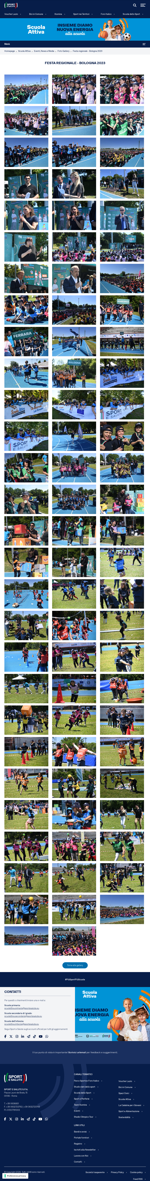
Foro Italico (106, 14)
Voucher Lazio (11, 14)
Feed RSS (138, 1179)
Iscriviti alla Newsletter (85, 1149)
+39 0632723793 (32, 1106)
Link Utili (79, 1125)
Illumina (58, 14)
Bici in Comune (36, 14)
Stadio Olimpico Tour (83, 1117)
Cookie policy (136, 1172)
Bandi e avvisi (80, 1131)
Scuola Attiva (125, 1099)
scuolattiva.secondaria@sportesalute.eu (23, 1016)
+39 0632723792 (14, 1106)
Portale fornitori (81, 1137)
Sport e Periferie (81, 1099)
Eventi (77, 1111)
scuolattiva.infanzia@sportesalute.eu (21, 1024)
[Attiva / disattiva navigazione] (144, 44)
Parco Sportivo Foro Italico (86, 1080)
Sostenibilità (124, 1117)
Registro (78, 1143)
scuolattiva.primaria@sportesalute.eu (21, 1008)
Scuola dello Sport (131, 14)
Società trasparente (95, 1172)
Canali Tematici (83, 1074)
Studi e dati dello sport (84, 1086)
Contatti (78, 1161)
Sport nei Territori (81, 14)
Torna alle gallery (75, 965)
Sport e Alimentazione (129, 1111)
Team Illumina (80, 1105)
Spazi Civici (124, 1093)
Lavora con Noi (81, 1155)
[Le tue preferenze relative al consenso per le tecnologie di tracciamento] (15, 1176)
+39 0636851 (12, 1103)
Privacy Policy (117, 1172)
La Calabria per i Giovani (130, 1105)
